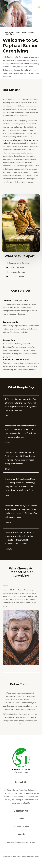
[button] (21, 263)
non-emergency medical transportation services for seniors (20, 140)
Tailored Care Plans (16, 267)
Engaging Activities (16, 276)
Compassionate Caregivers (19, 263)
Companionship (10, 322)
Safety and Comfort (17, 272)
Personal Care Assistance (15, 300)
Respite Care (9, 340)
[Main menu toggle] (39, 6)
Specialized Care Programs (16, 359)
